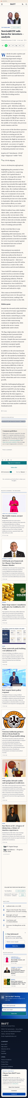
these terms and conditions (10, 442)
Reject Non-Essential (14, 1087)
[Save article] (23, 45)
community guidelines (15, 440)
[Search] (25, 4)
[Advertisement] (14, 869)
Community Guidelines (7, 1066)
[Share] (19, 45)
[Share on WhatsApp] (6, 45)
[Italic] (5, 460)
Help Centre (4, 1046)
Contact (3, 1051)
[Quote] (8, 460)
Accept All (14, 1094)
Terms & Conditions (6, 1059)
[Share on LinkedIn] (16, 45)
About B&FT (4, 1044)
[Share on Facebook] (13, 45)
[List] (11, 460)
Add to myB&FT (16, 27)
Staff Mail (3, 1053)
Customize (14, 1090)
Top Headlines (5, 27)
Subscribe (14, 467)
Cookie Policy (4, 1064)
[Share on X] (9, 45)
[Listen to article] (2, 45)
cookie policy (15, 1083)
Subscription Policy (6, 1069)
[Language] (22, 4)
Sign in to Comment (14, 463)
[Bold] (2, 460)
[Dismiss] (25, 932)
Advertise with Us (5, 1049)
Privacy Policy (4, 1062)
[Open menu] (2, 4)
